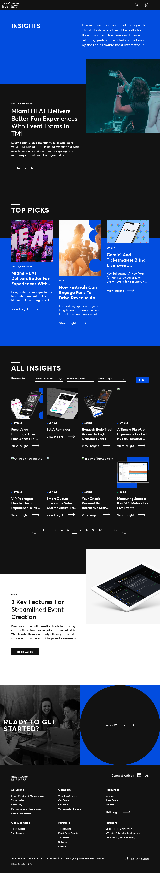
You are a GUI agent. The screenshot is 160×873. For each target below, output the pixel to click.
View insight (26, 446)
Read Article (27, 168)
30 (115, 530)
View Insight (20, 309)
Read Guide (28, 651)
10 (100, 530)
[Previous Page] (35, 530)
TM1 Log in (112, 812)
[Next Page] (125, 530)
